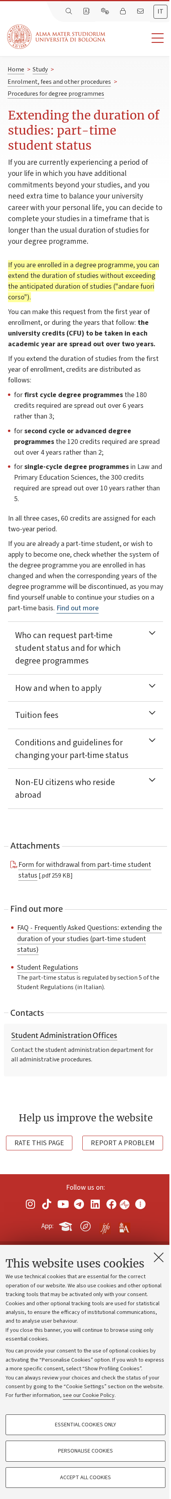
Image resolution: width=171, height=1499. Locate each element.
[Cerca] (69, 11)
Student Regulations (47, 967)
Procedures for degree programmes (56, 93)
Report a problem (123, 1143)
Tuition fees (36, 715)
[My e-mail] (141, 11)
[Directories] (87, 11)
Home (16, 69)
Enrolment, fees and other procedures (59, 81)
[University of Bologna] (57, 37)
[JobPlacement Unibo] (105, 1224)
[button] (138, 38)
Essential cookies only (85, 1425)
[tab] (160, 12)
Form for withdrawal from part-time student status (84, 869)
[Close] (158, 1257)
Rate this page (39, 1143)
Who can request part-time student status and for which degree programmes (67, 648)
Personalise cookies (85, 1451)
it (160, 11)
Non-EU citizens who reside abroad (65, 788)
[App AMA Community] (124, 1225)
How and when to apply (58, 688)
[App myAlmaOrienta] (85, 1224)
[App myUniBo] (66, 1224)
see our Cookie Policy (89, 1395)
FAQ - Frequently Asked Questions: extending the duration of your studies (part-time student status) (89, 938)
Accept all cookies (85, 1478)
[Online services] (105, 11)
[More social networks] (140, 1204)
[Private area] (123, 11)
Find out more (77, 608)
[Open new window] (30, 1204)
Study (40, 69)
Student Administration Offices (64, 1035)
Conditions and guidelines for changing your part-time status (71, 749)
